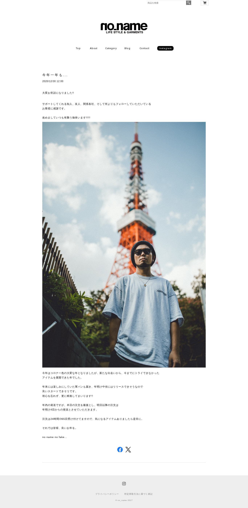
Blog (127, 48)
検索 (188, 3)
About (94, 48)
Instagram (165, 48)
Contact (144, 48)
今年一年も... (55, 75)
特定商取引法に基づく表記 (138, 494)
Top (78, 48)
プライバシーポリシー (107, 494)
